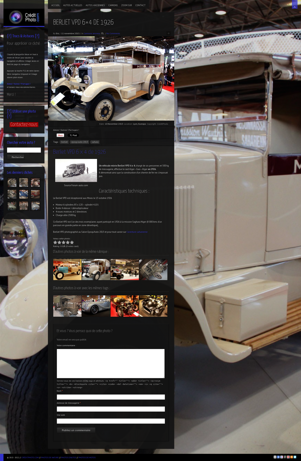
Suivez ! (17, 84)
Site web (61, 415)
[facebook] (278, 457)
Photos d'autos (68, 457)
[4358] (35, 194)
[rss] (291, 457)
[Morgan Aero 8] (96, 306)
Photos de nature (50, 457)
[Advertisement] (138, 457)
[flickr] (281, 457)
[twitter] (295, 457)
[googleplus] (285, 457)
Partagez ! (25, 84)
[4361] (24, 194)
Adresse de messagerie (69, 403)
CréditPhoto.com (30, 457)
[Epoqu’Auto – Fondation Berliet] (125, 269)
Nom (60, 391)
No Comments (113, 33)
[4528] (24, 182)
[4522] (12, 194)
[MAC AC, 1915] (67, 306)
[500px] (275, 457)
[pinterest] (288, 457)
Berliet (64, 141)
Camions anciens (92, 33)
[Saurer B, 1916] (153, 269)
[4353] (24, 206)
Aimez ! (10, 84)
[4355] (12, 206)
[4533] (12, 182)
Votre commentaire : (66, 345)
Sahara (95, 141)
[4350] (35, 206)
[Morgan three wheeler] (125, 306)
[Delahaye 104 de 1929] (67, 269)
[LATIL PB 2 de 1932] (96, 269)
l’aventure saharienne (137, 231)
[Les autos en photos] (23, 13)
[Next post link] (168, 33)
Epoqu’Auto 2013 (79, 141)
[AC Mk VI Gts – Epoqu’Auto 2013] (153, 306)
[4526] (35, 182)
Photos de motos (87, 457)
